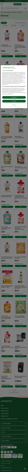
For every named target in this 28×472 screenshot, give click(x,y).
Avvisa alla (14, 101)
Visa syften (14, 104)
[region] (14, 86)
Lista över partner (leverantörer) (7, 93)
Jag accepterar (14, 97)
